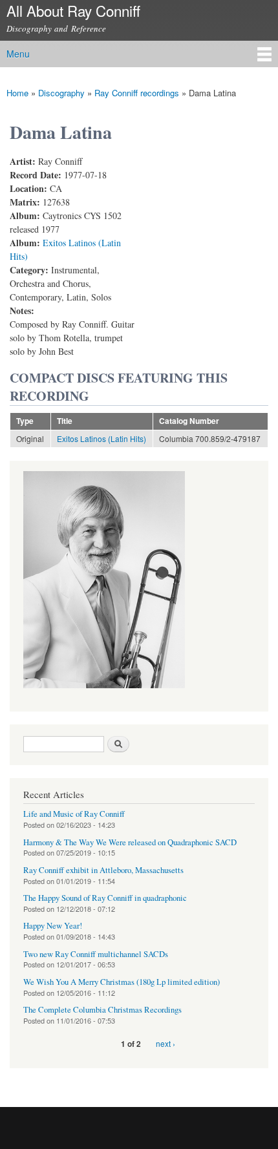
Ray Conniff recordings (136, 93)
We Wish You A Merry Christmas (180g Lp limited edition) (121, 981)
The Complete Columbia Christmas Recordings (102, 1009)
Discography (61, 93)
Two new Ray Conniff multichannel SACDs (95, 954)
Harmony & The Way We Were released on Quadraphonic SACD (130, 842)
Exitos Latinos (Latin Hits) (101, 438)
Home (17, 93)
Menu (18, 53)
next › (165, 1043)
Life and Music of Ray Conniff (74, 813)
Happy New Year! (52, 925)
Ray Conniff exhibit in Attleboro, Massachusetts (103, 870)
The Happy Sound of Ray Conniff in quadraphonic (105, 897)
